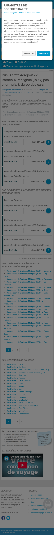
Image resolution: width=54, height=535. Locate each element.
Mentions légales (10, 12)
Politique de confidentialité (29, 12)
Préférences (29, 53)
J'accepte (44, 53)
